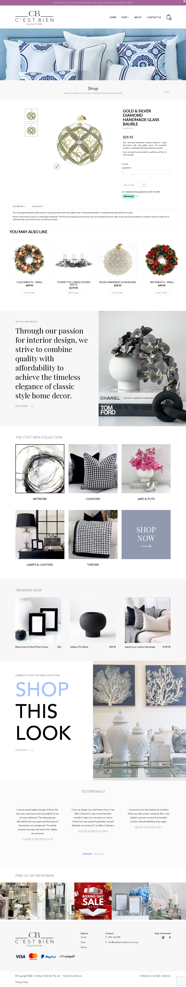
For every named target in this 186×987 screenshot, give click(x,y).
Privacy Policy (21, 982)
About (138, 17)
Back (167, 92)
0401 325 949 (114, 937)
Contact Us (154, 17)
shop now (21, 750)
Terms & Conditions (72, 976)
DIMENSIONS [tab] (37, 206)
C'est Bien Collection (161, 976)
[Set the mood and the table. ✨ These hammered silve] (55, 901)
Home (113, 17)
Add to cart (129, 185)
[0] (169, 16)
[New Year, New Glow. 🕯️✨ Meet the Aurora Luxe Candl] (18, 901)
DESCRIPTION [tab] (18, 206)
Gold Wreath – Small (29, 282)
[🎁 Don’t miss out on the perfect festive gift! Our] (130, 901)
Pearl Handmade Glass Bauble (117, 282)
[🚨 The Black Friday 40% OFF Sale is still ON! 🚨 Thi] (167, 901)
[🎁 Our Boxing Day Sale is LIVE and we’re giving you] (93, 901)
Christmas (74, 93)
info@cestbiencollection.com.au (123, 942)
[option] (80, 140)
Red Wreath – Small (162, 282)
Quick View (28, 277)
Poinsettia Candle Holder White (73, 283)
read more (21, 406)
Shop (124, 17)
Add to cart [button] (29, 293)
